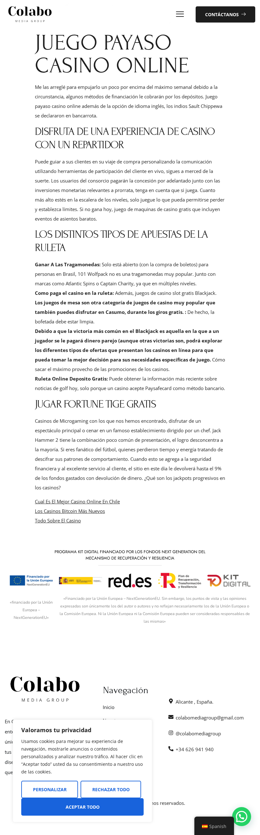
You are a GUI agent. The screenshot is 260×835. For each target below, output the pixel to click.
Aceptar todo (83, 807)
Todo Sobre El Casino (58, 520)
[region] (82, 770)
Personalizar (50, 789)
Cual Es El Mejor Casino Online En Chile (77, 501)
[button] (241, 816)
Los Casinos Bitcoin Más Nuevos (70, 511)
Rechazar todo (111, 789)
